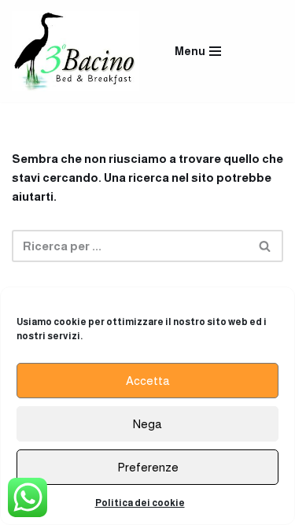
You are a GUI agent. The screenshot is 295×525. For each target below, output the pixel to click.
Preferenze (148, 467)
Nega (147, 424)
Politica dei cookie (140, 502)
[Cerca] (265, 246)
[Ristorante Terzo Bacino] (75, 51)
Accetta (148, 380)
